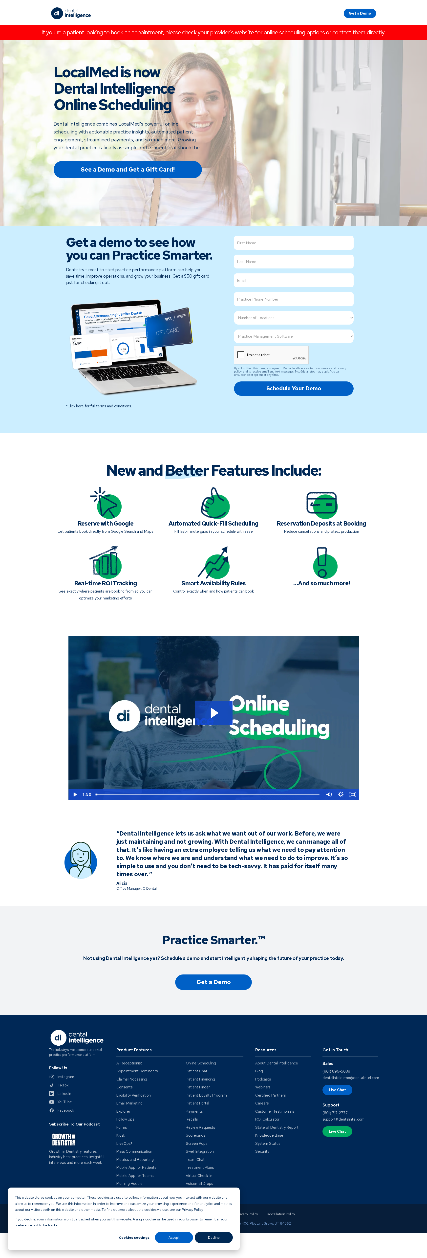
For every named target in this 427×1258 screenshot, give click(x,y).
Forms (121, 1127)
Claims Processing (131, 1079)
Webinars (262, 1087)
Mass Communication (134, 1151)
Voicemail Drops (199, 1183)
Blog (259, 1071)
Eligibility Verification (133, 1095)
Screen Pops (196, 1143)
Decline (214, 1237)
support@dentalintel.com (343, 1119)
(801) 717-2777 (335, 1112)
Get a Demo (360, 13)
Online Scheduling (201, 1063)
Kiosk (120, 1135)
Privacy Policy (247, 1214)
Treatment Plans (200, 1167)
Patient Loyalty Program (206, 1095)
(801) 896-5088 (336, 1071)
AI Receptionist (129, 1063)
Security (262, 1151)
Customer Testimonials (274, 1111)
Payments (194, 1111)
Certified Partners (270, 1095)
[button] (180, 1052)
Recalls (192, 1119)
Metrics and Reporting (135, 1159)
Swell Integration (200, 1151)
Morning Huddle (129, 1183)
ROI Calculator (267, 1119)
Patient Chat (196, 1071)
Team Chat (195, 1159)
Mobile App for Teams (134, 1175)
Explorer (123, 1111)
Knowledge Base (269, 1135)
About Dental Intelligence (276, 1063)
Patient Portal (197, 1103)
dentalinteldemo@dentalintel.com (350, 1077)
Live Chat (337, 1089)
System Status (267, 1143)
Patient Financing (200, 1079)
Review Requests (200, 1127)
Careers (262, 1103)
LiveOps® (124, 1143)
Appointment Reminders (137, 1071)
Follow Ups (125, 1119)
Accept (174, 1237)
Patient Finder (198, 1087)
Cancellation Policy (280, 1214)
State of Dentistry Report (277, 1127)
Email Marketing (129, 1103)
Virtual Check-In (199, 1175)
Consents (124, 1087)
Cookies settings (134, 1237)
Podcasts (263, 1079)
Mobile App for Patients (136, 1167)
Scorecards (195, 1135)
